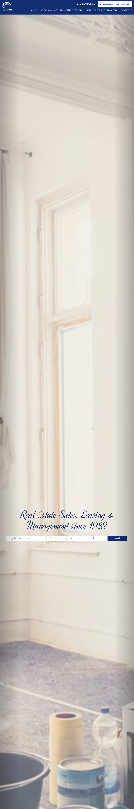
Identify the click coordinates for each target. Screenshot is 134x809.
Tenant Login (107, 4)
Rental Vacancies (49, 10)
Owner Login (125, 4)
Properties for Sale (95, 10)
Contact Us (126, 10)
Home (26, 10)
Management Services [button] (71, 10)
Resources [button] (112, 10)
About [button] (34, 10)
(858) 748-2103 (87, 4)
